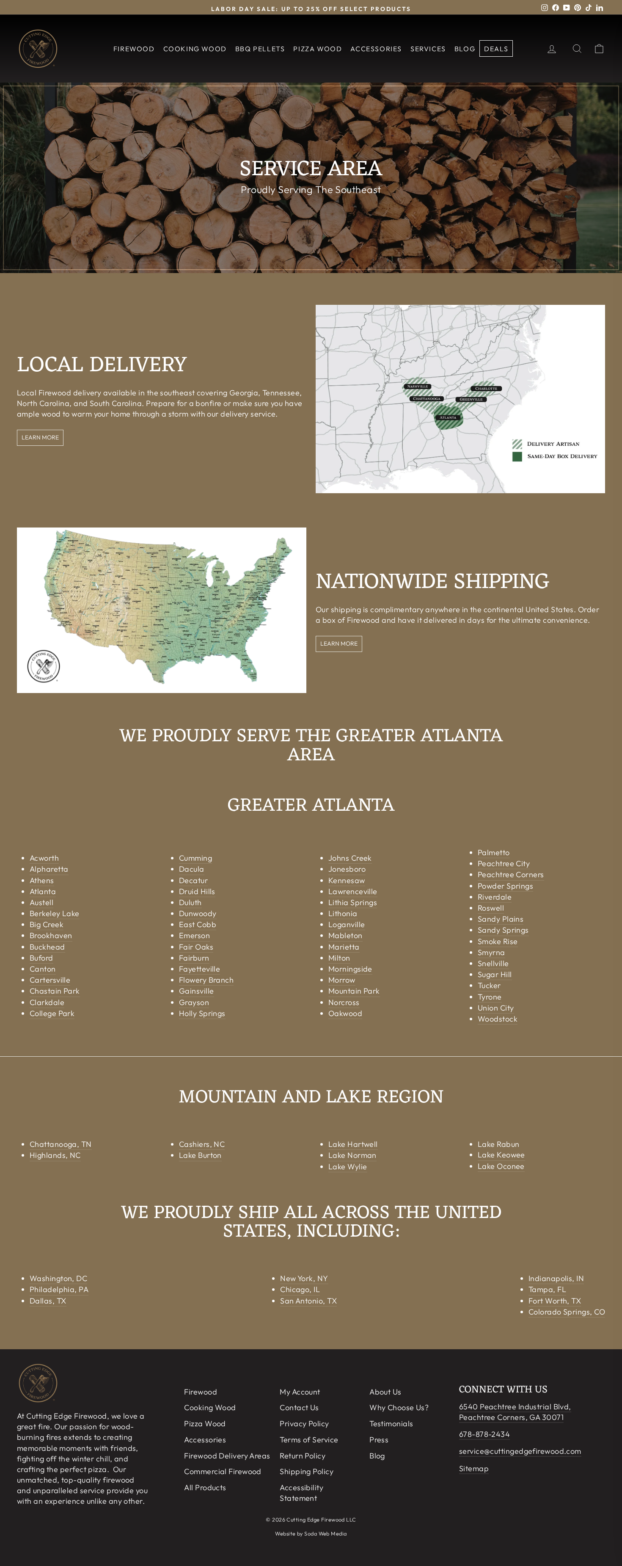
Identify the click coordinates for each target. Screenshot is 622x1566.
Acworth (44, 858)
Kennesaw (346, 880)
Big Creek (46, 924)
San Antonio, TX (308, 1301)
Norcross (344, 1002)
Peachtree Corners (511, 874)
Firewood (134, 48)
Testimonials (391, 1423)
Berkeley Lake (55, 913)
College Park (52, 1013)
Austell (41, 902)
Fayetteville (199, 969)
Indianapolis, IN (556, 1278)
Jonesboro (347, 869)
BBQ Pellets (260, 48)
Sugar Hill (495, 974)
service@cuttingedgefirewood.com (520, 1451)
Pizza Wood (317, 48)
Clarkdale (47, 1002)
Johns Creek (350, 858)
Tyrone (490, 997)
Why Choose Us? (399, 1407)
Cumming (195, 858)
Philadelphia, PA (59, 1289)
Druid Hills (197, 891)
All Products (205, 1487)
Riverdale (495, 897)
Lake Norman (352, 1155)
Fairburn (194, 958)
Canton (43, 969)
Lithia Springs (352, 902)
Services (428, 48)
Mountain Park (354, 991)
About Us (385, 1392)
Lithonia (343, 913)
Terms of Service (309, 1439)
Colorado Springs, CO (566, 1312)
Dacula (191, 869)
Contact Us (299, 1407)
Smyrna (491, 952)
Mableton (345, 935)
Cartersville (50, 980)
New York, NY (304, 1278)
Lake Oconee (501, 1166)
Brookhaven (51, 935)
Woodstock (497, 1019)
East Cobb (197, 924)
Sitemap (474, 1468)
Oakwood (345, 1013)
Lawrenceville (352, 891)
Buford (41, 958)
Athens (42, 880)
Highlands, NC (55, 1155)
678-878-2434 (484, 1434)
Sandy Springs (503, 930)
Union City (496, 1008)
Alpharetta (49, 869)
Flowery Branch (206, 980)
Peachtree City (504, 863)
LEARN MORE (40, 437)
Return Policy (302, 1456)
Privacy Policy (304, 1423)
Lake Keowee (501, 1155)
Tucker (489, 985)
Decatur (193, 880)
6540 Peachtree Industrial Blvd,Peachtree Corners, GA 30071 (515, 1412)
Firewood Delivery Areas (227, 1456)
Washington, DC (58, 1278)
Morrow (341, 980)
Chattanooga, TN (61, 1144)
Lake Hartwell (353, 1144)
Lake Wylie (347, 1166)
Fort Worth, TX (554, 1301)
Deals (496, 48)
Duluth (190, 902)
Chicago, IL (300, 1289)
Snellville (493, 963)
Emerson (194, 935)
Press (378, 1439)
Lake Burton (200, 1155)
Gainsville (196, 991)
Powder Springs (505, 886)
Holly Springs (202, 1013)
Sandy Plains (500, 919)
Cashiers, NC (202, 1144)
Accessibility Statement (301, 1493)
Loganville (346, 924)
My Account (300, 1392)
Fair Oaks (196, 947)
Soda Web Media (325, 1533)
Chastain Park (55, 991)
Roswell (491, 908)
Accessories (376, 48)
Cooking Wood (195, 48)
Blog (464, 48)
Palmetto (494, 852)
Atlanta (43, 891)
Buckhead (47, 947)
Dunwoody (198, 913)
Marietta (344, 947)
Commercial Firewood (222, 1471)
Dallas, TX (48, 1301)
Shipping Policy (306, 1471)
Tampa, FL (547, 1289)
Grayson (194, 1002)
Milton (339, 958)
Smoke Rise (498, 941)
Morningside (350, 969)
